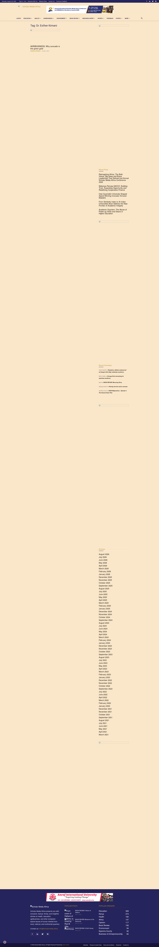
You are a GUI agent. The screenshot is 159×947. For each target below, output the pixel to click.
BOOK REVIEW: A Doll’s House (84, 928)
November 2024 (105, 614)
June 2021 (103, 726)
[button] (141, 18)
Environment (61, 18)
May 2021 (103, 728)
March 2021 (104, 734)
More (126, 18)
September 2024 (105, 620)
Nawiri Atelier (66, 945)
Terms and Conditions (108, 945)
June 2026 (103, 560)
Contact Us (52, 1)
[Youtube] (155, 1)
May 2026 (103, 562)
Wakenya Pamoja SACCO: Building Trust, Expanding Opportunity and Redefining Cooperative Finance (113, 188)
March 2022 (104, 700)
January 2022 (104, 706)
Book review (74, 18)
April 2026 (103, 565)
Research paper (87, 18)
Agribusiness (48, 18)
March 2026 (104, 568)
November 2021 (105, 711)
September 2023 (105, 654)
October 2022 (104, 686)
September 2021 (105, 717)
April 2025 (103, 600)
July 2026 (103, 557)
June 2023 (103, 663)
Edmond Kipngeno (35, 51)
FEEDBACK (110, 18)
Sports (100, 18)
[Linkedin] (149, 1)
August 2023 (104, 657)
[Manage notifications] (4, 942)
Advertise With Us (32, 1)
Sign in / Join (22, 1)
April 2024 (103, 634)
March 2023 (104, 671)
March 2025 (104, 602)
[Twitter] (152, 1)
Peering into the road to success (118, 386)
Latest (18, 18)
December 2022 (105, 680)
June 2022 (103, 694)
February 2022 (105, 703)
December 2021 (105, 708)
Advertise (85, 945)
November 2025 (105, 580)
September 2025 (105, 585)
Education (27, 18)
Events (118, 18)
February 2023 (105, 674)
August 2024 (104, 623)
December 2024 (105, 611)
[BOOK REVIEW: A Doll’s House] (69, 930)
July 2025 (103, 591)
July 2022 (103, 691)
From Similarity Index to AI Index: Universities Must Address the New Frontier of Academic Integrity (113, 204)
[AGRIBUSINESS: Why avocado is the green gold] (45, 36)
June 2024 (103, 628)
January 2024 (104, 643)
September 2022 (105, 688)
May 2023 (103, 665)
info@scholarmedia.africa (48, 928)
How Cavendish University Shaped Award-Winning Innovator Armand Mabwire (113, 196)
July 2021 (103, 723)
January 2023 (104, 677)
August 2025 (104, 588)
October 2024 (104, 617)
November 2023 (105, 648)
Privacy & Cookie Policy (96, 945)
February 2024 (105, 640)
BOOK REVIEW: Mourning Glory (113, 382)
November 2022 (105, 683)
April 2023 (103, 668)
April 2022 (103, 697)
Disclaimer (118, 945)
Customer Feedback (61, 1)
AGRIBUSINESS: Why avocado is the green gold (45, 47)
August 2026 (104, 554)
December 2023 (105, 645)
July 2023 (103, 660)
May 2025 (103, 597)
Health (37, 18)
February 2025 (105, 605)
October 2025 (104, 582)
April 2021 (103, 731)
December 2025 (105, 577)
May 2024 (103, 631)
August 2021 (104, 720)
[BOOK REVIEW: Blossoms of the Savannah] (69, 921)
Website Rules (43, 1)
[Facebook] (146, 1)
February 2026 (105, 571)
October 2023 (104, 651)
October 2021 (104, 714)
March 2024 (104, 637)
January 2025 (104, 608)
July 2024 (103, 625)
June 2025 (103, 594)
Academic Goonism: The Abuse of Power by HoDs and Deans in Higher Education (113, 211)
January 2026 (104, 574)
